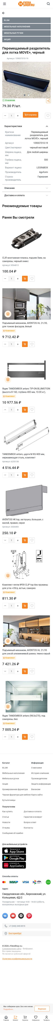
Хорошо (42, 1009)
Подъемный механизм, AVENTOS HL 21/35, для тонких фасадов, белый (24, 325)
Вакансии (35, 789)
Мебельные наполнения (17, 26)
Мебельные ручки (13, 33)
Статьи (5, 817)
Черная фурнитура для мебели (16, 795)
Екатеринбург (15, 933)
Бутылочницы (8, 800)
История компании (40, 773)
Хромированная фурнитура (15, 789)
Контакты (28, 828)
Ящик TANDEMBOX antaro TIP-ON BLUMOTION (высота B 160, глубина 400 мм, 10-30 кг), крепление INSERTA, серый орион (26, 390)
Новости (6, 822)
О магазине (36, 768)
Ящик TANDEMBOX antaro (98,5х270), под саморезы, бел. (23, 717)
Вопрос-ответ (30, 822)
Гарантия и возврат (33, 817)
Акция (7, 39)
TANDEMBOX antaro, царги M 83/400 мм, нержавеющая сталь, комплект (23, 456)
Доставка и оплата (33, 811)
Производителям (39, 778)
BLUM (6, 20)
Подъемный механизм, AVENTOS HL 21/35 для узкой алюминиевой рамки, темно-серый (26, 652)
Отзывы (6, 828)
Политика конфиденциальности (17, 959)
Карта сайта (37, 795)
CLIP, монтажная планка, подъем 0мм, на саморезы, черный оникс (24, 259)
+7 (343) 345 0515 (17, 926)
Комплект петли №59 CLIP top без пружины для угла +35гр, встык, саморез (25, 586)
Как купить (7, 811)
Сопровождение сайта (11, 949)
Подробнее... (8, 1009)
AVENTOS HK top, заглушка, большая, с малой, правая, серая (22, 521)
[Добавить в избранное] (48, 115)
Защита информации (41, 784)
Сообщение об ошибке (12, 833)
